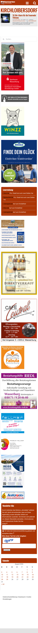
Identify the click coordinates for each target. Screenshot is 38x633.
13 (17, 575)
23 (33, 577)
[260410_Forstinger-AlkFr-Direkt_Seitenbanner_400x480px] (19, 253)
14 (22, 575)
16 (33, 575)
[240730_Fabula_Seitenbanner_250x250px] (12, 347)
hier (22, 521)
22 (27, 577)
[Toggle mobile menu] (27, 3)
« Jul (2, 584)
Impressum (21, 597)
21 (22, 577)
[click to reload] (11, 540)
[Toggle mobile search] (34, 3)
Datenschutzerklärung (20, 531)
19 (12, 577)
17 (2, 577)
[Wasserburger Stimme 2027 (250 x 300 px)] (12, 221)
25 (7, 579)
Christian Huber (17, 19)
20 (17, 577)
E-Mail (4, 524)
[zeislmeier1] (12, 493)
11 (7, 575)
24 (2, 579)
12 (12, 575)
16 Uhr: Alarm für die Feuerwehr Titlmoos (24, 16)
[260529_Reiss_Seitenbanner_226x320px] (12, 456)
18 (7, 577)
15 (27, 575)
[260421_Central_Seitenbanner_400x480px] (19, 300)
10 (2, 575)
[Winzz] (12, 107)
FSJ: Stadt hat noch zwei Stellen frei (21, 193)
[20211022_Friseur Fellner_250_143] (12, 438)
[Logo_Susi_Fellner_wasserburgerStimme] (12, 414)
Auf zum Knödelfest (19, 204)
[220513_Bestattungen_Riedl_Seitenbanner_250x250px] (19, 374)
